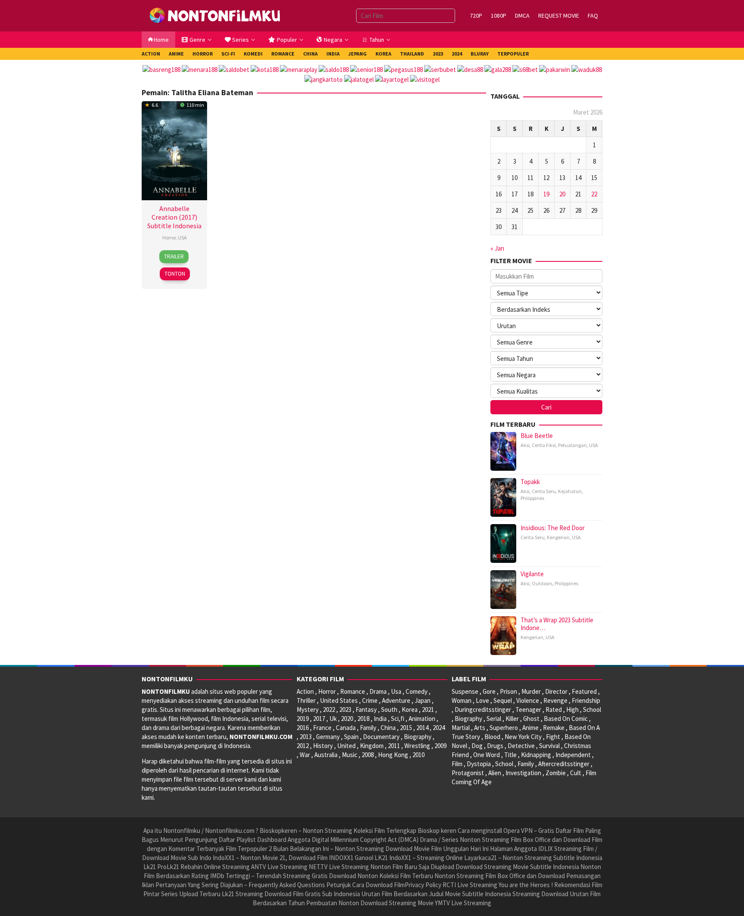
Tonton (174, 273)
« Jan (497, 248)
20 (562, 194)
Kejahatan (570, 491)
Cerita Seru (544, 491)
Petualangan (572, 445)
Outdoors (542, 583)
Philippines (532, 498)
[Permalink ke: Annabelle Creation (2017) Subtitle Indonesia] (174, 150)
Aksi (525, 445)
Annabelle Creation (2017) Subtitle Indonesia (174, 217)
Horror (169, 237)
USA (182, 237)
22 (594, 194)
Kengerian (558, 537)
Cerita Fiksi (544, 445)
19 (546, 194)
